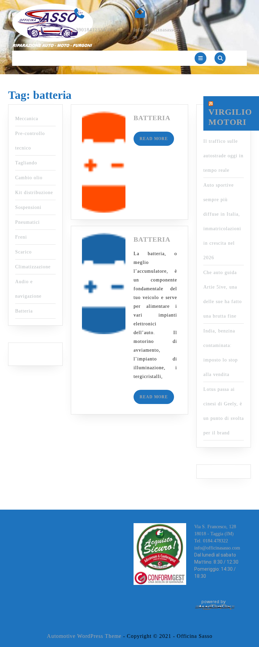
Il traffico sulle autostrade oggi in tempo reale (223, 156)
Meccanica (26, 118)
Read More (157, 141)
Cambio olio (28, 177)
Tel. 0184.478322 (211, 540)
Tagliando (26, 162)
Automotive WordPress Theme (84, 636)
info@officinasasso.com (217, 547)
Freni (21, 237)
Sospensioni (28, 207)
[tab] (200, 58)
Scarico (23, 251)
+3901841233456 (92, 29)
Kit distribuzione (34, 192)
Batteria (24, 311)
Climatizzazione (33, 266)
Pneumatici (27, 222)
